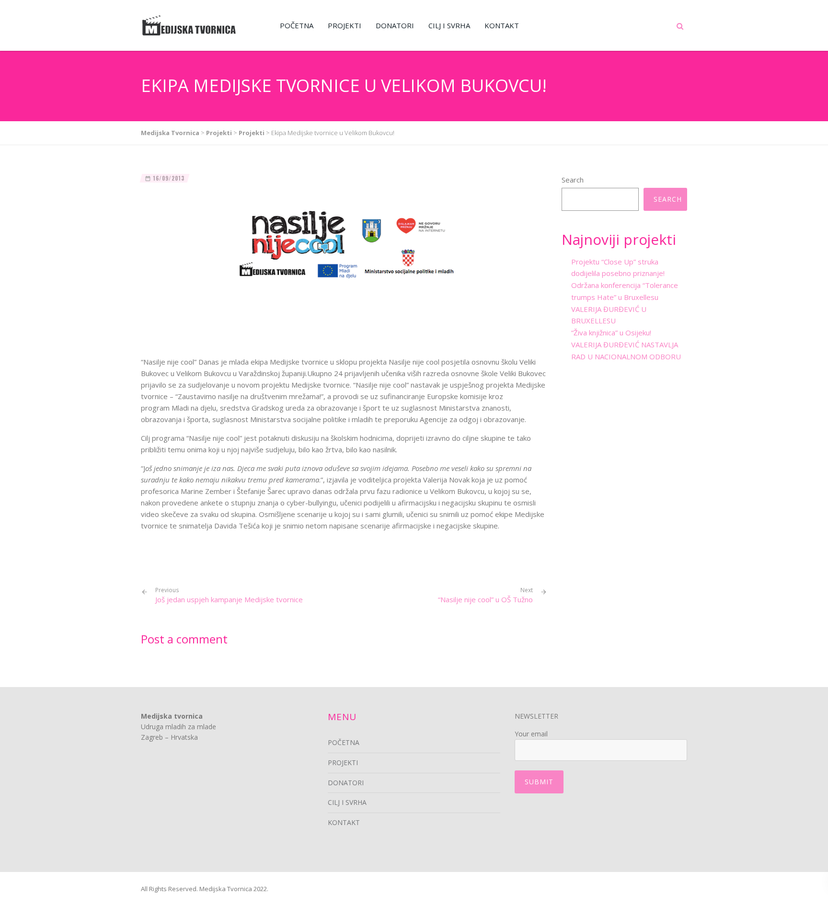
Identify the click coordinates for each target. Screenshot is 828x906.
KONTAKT (501, 25)
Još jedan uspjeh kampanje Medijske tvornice (229, 595)
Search (573, 179)
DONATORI (395, 25)
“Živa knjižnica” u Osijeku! (611, 332)
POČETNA (296, 25)
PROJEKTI (344, 25)
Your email (531, 733)
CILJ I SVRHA (449, 25)
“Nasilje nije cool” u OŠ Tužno (485, 599)
